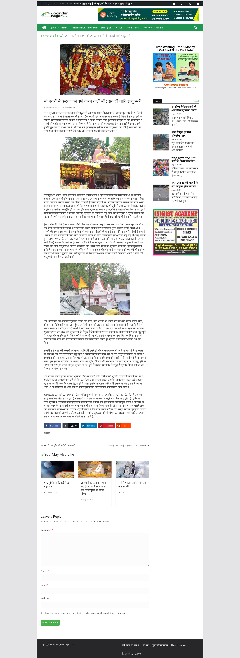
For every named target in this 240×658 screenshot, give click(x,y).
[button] (57, 28)
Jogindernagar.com (65, 644)
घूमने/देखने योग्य (160, 645)
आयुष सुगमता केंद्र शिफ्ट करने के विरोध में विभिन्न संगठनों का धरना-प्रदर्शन (184, 159)
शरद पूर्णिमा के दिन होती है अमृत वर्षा (56, 484)
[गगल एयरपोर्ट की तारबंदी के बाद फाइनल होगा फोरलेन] (161, 193)
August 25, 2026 (177, 165)
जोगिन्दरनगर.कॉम (70, 107)
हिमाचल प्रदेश (106, 27)
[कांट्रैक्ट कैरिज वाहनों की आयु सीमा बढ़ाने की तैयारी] (161, 116)
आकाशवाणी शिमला (78, 27)
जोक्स (136, 27)
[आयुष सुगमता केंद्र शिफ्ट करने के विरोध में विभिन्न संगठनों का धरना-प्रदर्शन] (161, 167)
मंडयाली (119, 27)
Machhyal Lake (131, 653)
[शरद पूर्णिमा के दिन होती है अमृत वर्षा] (57, 462)
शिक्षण (145, 645)
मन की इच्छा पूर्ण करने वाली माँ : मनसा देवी (59, 445)
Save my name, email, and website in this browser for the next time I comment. (85, 613)
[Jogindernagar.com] (44, 27)
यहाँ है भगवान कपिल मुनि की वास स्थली (132, 484)
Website (45, 598)
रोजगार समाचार (93, 27)
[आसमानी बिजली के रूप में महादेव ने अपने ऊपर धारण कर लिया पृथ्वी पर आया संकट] (94, 462)
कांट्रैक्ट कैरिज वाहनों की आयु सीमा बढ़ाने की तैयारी (184, 108)
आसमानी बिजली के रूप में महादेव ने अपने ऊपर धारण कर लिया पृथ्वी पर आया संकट (94, 488)
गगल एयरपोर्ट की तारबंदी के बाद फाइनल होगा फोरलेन (106, 3)
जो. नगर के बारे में (130, 645)
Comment (47, 529)
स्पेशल (129, 27)
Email (44, 585)
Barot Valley (178, 645)
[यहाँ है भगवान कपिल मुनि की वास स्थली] (132, 462)
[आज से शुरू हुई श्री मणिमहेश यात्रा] (161, 142)
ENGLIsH (148, 27)
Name (45, 571)
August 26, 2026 (177, 114)
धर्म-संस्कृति (47, 433)
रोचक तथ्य (159, 27)
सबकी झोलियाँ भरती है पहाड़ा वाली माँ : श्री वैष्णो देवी (127, 445)
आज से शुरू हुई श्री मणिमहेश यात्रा (181, 133)
